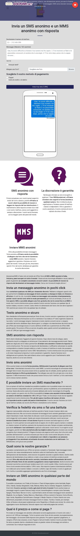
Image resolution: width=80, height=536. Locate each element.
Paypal (11, 77)
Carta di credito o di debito (18, 80)
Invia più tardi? (13, 65)
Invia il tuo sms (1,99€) (40, 87)
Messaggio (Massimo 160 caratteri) (18, 47)
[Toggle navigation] (7, 8)
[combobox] (8, 42)
